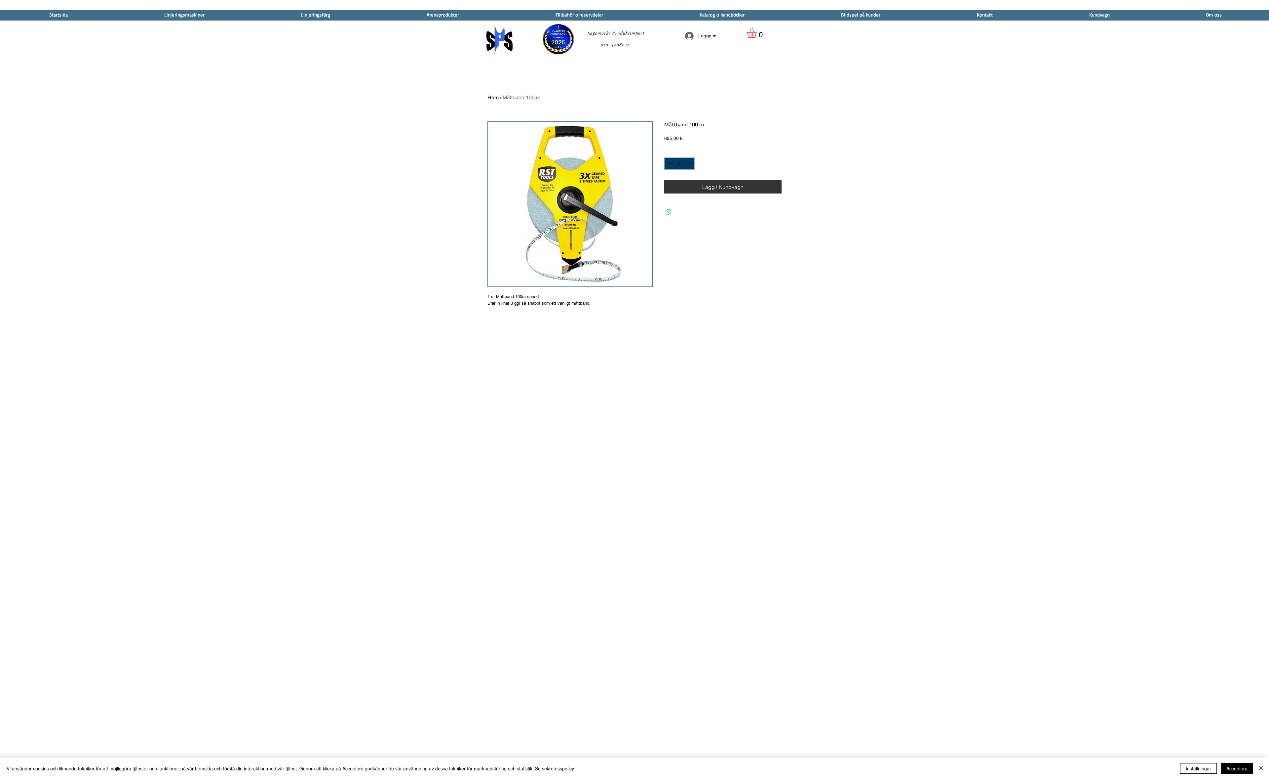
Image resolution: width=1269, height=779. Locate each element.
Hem (493, 97)
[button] (757, 33)
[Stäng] (1261, 768)
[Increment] (689, 163)
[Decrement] (669, 163)
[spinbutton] (679, 163)
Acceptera (1237, 768)
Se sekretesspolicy (554, 768)
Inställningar (1198, 768)
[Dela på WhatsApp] (669, 212)
